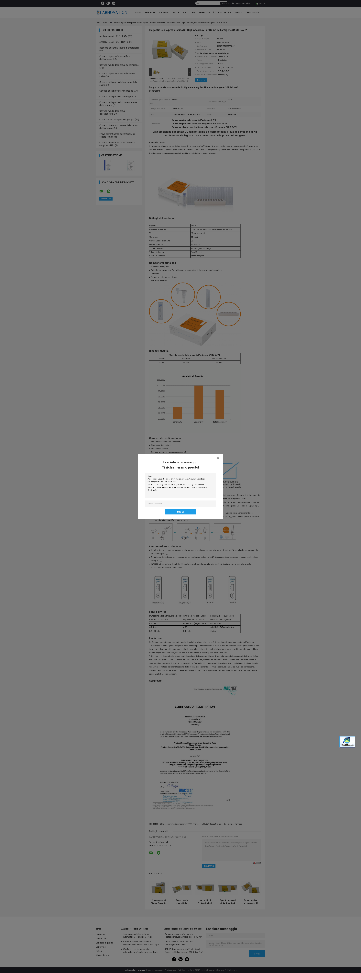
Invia (180, 511)
